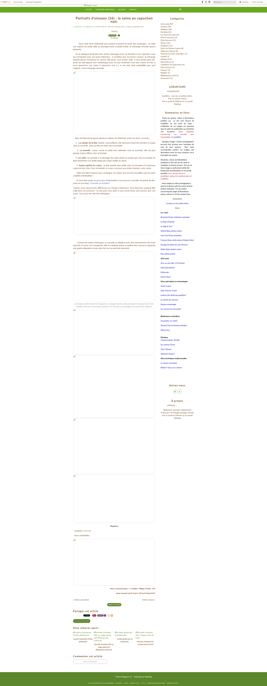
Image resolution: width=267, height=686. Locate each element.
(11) (167, 46)
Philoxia (178, 101)
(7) (174, 54)
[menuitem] (89, 10)
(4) (173, 65)
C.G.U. (143, 683)
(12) (165, 43)
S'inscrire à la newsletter (81, 621)
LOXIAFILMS (78, 27)
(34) (166, 29)
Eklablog (148, 677)
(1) (169, 76)
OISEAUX (114, 31)
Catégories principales (105, 9)
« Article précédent (81, 600)
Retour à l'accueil (114, 604)
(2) (165, 70)
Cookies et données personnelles (156, 683)
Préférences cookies (172, 683)
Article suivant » (148, 600)
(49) (167, 24)
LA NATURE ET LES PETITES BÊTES (94, 27)
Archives (122, 9)
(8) (172, 48)
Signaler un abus (135, 683)
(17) (170, 35)
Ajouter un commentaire (90, 661)
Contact (133, 9)
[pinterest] (209, 2)
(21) (166, 32)
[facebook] (202, 2)
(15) (169, 38)
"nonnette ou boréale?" (100, 183)
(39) (166, 27)
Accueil (89, 9)
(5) (166, 59)
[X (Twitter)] (206, 2)
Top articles (119, 683)
